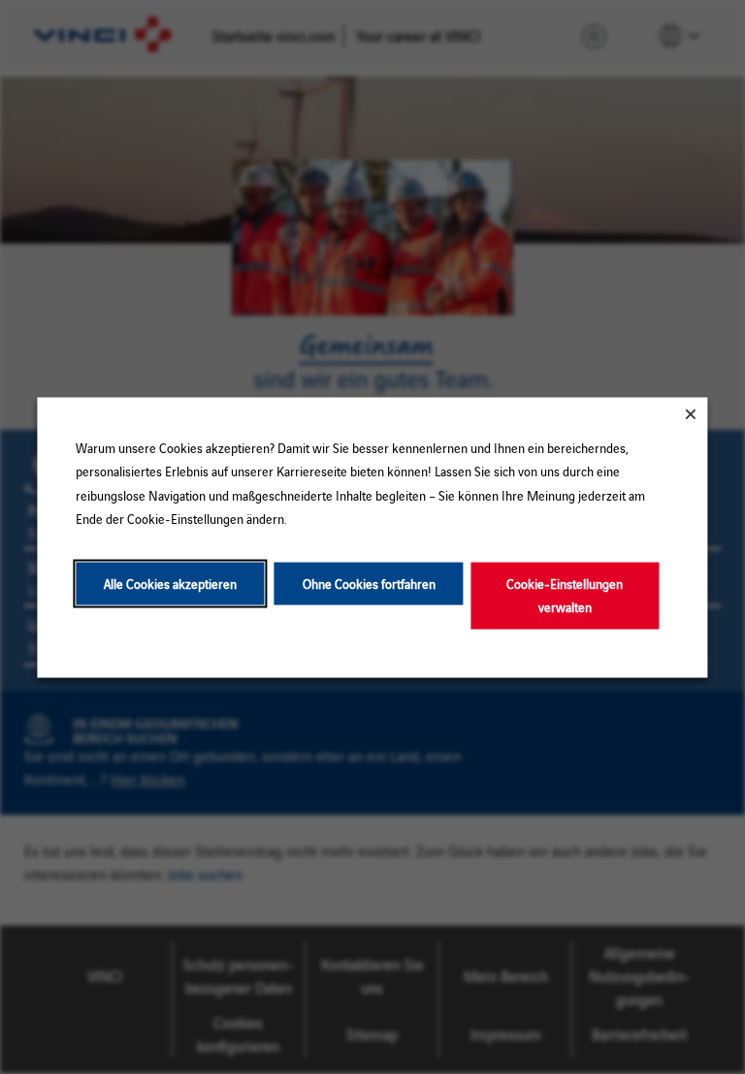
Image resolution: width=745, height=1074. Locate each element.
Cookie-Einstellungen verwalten (564, 594)
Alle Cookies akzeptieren (170, 582)
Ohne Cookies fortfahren (369, 582)
